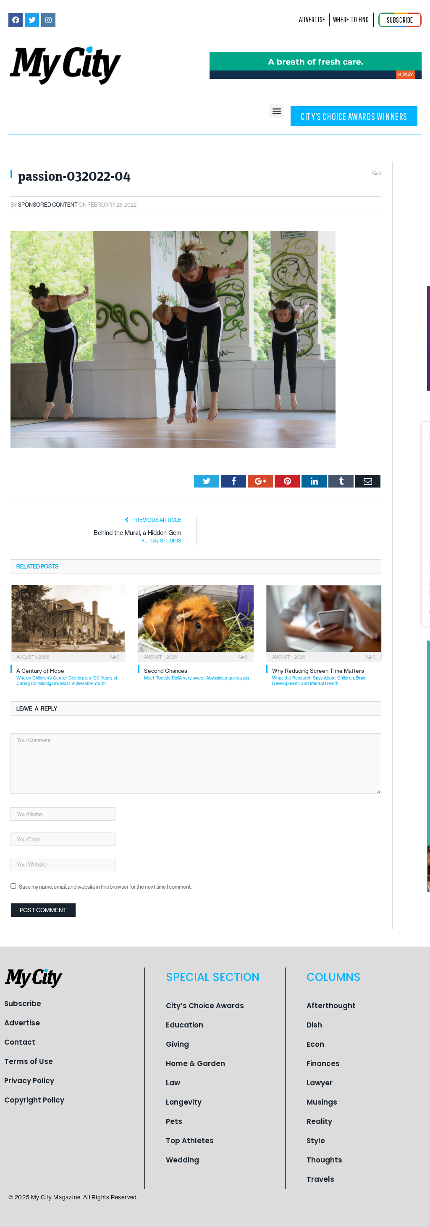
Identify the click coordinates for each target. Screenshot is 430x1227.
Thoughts (324, 1160)
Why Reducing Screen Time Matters (319, 676)
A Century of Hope (67, 676)
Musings (322, 1102)
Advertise (22, 1023)
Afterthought (331, 1006)
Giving (177, 1044)
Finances (323, 1063)
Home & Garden (195, 1063)
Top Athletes (190, 1141)
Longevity (184, 1102)
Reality (319, 1121)
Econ (315, 1044)
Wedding (182, 1160)
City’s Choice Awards (205, 1006)
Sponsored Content (48, 204)
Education (184, 1025)
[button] (276, 111)
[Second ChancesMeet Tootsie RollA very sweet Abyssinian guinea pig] (195, 623)
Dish (314, 1025)
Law (173, 1083)
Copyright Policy (34, 1100)
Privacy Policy (29, 1081)
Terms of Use (28, 1061)
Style (316, 1141)
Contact (19, 1042)
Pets (174, 1121)
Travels (320, 1179)
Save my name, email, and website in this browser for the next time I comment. (105, 886)
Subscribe (22, 1004)
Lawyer (320, 1083)
